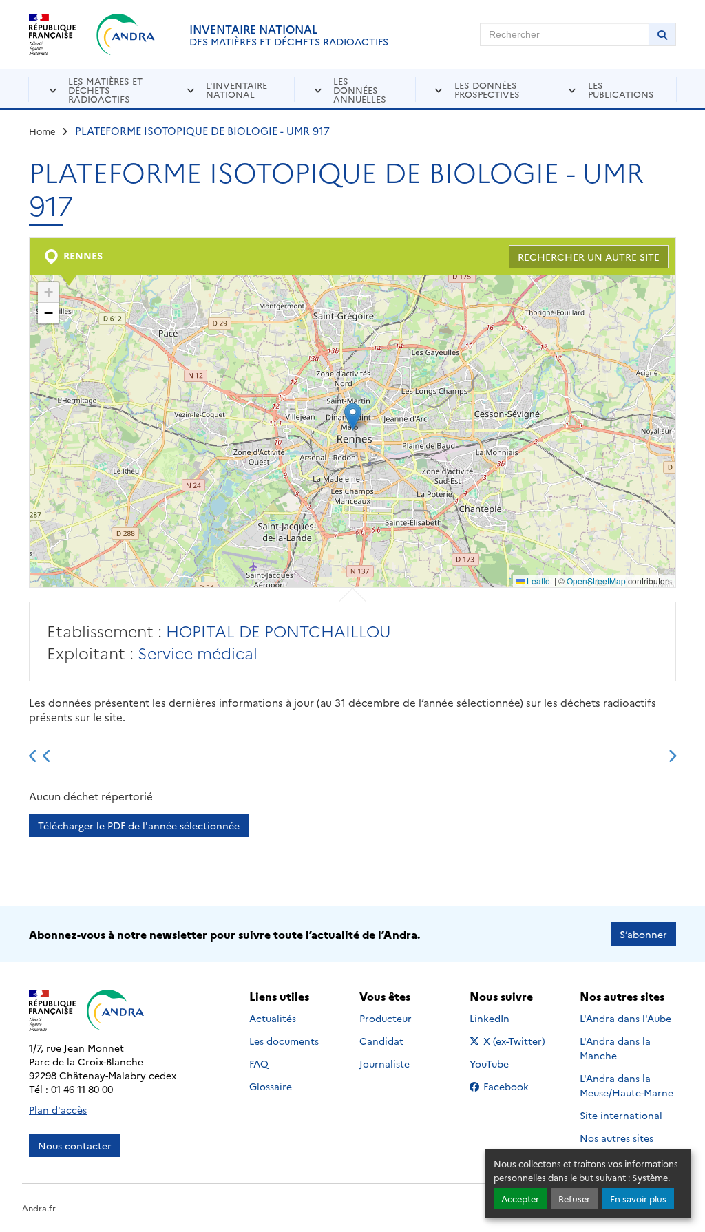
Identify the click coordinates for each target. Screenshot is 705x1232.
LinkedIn (504, 1018)
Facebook (515, 1086)
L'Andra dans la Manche (615, 1048)
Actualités (272, 1018)
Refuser (574, 1198)
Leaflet (538, 580)
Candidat (381, 1041)
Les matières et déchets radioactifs (105, 89)
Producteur (385, 1018)
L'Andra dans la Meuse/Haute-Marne (626, 1085)
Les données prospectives (487, 89)
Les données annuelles (359, 89)
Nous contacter (75, 1145)
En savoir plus (638, 1198)
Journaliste (384, 1063)
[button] (352, 417)
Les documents (284, 1041)
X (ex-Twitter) (515, 1041)
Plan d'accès (58, 1109)
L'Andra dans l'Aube (625, 1018)
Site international (621, 1115)
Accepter (520, 1198)
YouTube (504, 1063)
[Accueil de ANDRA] (125, 34)
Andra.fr (39, 1207)
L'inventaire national (236, 89)
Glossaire (270, 1086)
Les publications (621, 89)
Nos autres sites (616, 1138)
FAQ (259, 1063)
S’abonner (643, 934)
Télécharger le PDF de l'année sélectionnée (139, 825)
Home (42, 131)
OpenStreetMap (596, 580)
